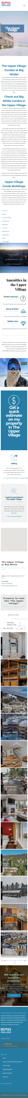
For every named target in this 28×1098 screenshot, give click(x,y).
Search (21, 628)
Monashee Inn (5, 231)
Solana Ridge (5, 234)
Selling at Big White (7, 1073)
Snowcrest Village (6, 217)
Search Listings (6, 1065)
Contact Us (5, 1077)
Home (4, 1058)
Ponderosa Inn (5, 221)
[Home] (6, 5)
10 (22, 960)
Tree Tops (4, 228)
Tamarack (4, 210)
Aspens (4, 238)
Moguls (4, 214)
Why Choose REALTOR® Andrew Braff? (12, 1061)
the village (4, 88)
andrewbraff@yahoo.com (11, 585)
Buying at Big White (7, 1069)
